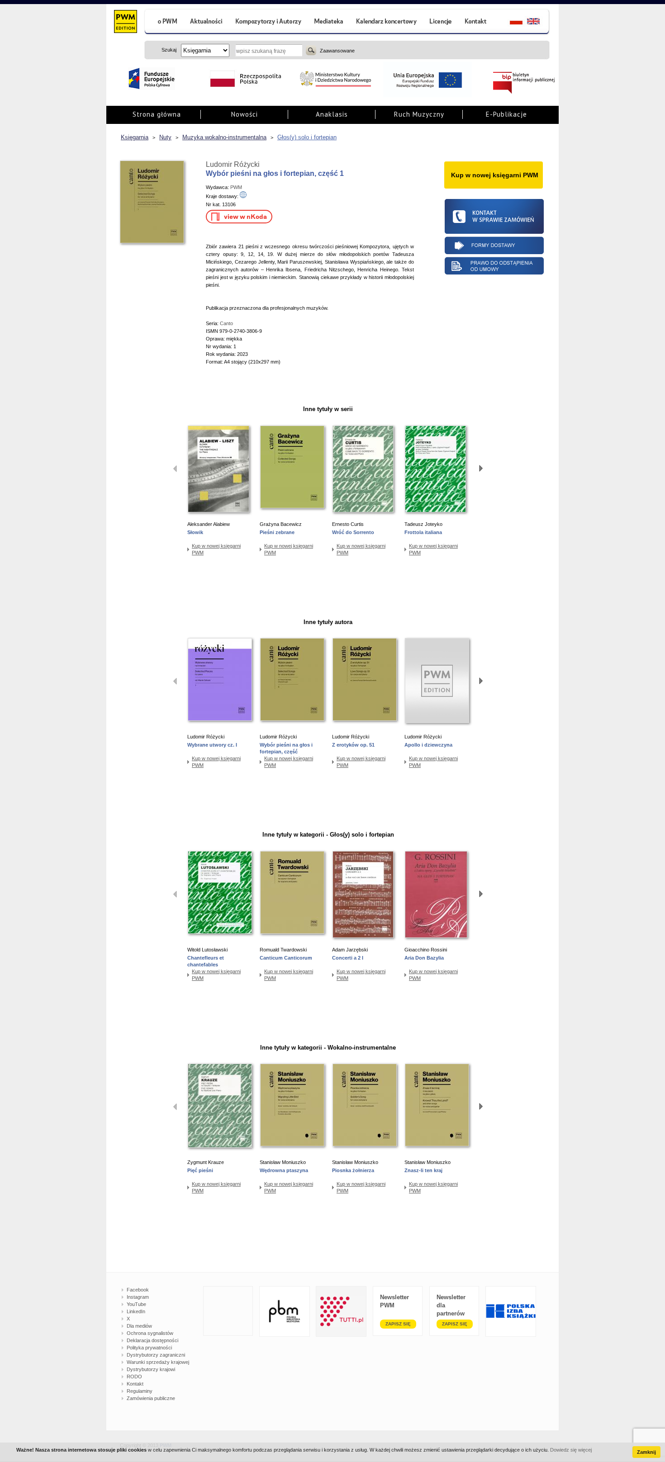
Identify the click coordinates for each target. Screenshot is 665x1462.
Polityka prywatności (149, 1347)
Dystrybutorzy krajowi (151, 1369)
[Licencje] (440, 22)
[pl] (510, 22)
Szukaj (311, 50)
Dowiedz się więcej (571, 1450)
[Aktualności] (206, 22)
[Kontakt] (476, 22)
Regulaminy (139, 1391)
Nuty (165, 137)
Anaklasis (332, 114)
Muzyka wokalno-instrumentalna (224, 137)
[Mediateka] (329, 22)
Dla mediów (139, 1326)
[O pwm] (164, 22)
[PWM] (125, 22)
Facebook (138, 1289)
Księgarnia (134, 137)
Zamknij (646, 1452)
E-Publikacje (506, 114)
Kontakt (135, 1383)
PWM (236, 187)
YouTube (136, 1304)
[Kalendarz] (386, 22)
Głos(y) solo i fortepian (307, 137)
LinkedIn (136, 1311)
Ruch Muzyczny (419, 114)
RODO (134, 1376)
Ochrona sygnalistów (150, 1333)
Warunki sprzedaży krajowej (158, 1362)
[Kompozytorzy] (268, 22)
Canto (226, 323)
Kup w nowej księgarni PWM (216, 549)
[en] (538, 22)
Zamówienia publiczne (151, 1398)
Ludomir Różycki (233, 164)
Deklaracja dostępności (152, 1340)
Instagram (138, 1297)
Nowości (244, 114)
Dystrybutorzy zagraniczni (156, 1355)
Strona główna (157, 114)
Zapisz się (398, 1323)
